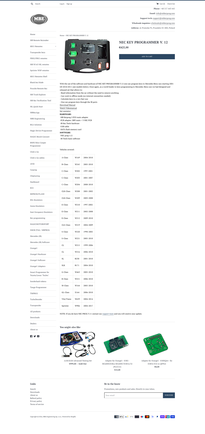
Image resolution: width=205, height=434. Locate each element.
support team (108, 313)
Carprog (33, 169)
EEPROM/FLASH (37, 194)
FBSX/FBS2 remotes (38, 58)
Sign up (69, 4)
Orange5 (33, 248)
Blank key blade (36, 82)
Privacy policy (36, 401)
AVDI (32, 164)
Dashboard (34, 182)
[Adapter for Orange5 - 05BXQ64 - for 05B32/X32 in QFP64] (157, 344)
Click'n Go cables (37, 157)
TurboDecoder (36, 299)
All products (35, 311)
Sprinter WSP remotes (39, 70)
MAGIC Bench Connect (39, 136)
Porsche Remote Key (38, 88)
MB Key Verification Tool (40, 100)
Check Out (171, 4)
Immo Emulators (37, 206)
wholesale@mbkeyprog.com (163, 23)
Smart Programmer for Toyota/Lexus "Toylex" (39, 274)
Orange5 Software (37, 260)
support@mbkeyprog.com (164, 18)
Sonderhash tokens (38, 281)
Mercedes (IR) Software (40, 242)
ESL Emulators (36, 200)
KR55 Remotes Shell (38, 76)
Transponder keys (37, 52)
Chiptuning (35, 176)
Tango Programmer (38, 287)
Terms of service (37, 404)
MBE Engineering (37, 118)
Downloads (35, 317)
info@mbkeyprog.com (165, 13)
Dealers (33, 323)
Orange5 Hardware (38, 254)
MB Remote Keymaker (39, 40)
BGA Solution (36, 124)
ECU (32, 188)
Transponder (35, 305)
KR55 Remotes (43, 46)
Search (33, 389)
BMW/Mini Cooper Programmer (38, 144)
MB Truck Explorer (38, 94)
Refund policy (36, 398)
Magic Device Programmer (41, 130)
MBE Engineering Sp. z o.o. (52, 417)
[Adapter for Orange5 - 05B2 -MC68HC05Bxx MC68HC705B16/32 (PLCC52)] (117, 344)
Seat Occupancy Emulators (41, 212)
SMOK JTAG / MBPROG (40, 230)
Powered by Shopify (69, 417)
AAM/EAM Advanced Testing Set (78, 360)
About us (34, 329)
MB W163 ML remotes (39, 64)
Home (32, 34)
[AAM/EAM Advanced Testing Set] (78, 344)
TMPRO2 (34, 293)
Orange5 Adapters (37, 266)
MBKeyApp (34, 112)
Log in (62, 4)
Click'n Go (34, 152)
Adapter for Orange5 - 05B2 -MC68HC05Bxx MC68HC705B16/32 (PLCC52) (117, 363)
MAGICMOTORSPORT (39, 224)
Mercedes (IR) (36, 236)
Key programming (37, 218)
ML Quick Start (36, 106)
